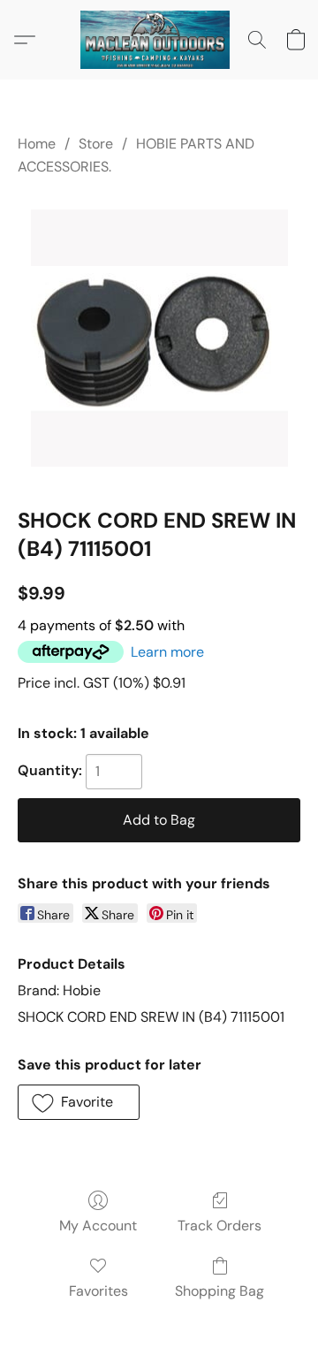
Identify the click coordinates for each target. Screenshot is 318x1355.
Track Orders (219, 1225)
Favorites (98, 1291)
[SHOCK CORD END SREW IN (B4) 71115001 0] (159, 338)
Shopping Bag (219, 1291)
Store (96, 143)
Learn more (167, 652)
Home (37, 143)
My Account (98, 1225)
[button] (159, 40)
